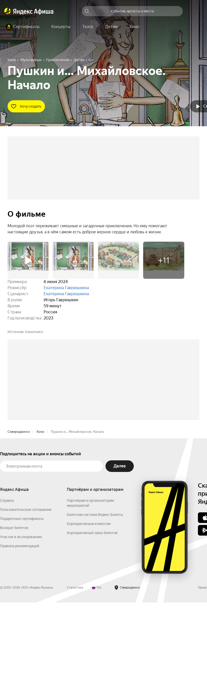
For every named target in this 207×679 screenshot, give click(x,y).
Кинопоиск (34, 332)
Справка (7, 577)
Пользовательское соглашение (25, 586)
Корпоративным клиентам (89, 600)
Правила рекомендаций (19, 622)
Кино (40, 508)
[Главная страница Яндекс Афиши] (7, 11)
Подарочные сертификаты (22, 595)
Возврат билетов (14, 604)
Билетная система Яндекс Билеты (95, 591)
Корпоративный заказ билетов (92, 609)
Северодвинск (19, 508)
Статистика (75, 664)
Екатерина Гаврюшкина (66, 287)
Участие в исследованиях (21, 613)
